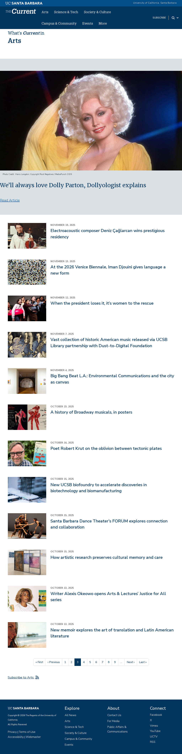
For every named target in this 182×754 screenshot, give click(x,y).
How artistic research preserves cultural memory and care (106, 557)
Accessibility (16, 737)
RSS (152, 742)
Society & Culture (97, 12)
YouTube (155, 731)
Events (87, 23)
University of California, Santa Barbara (155, 2)
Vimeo (154, 726)
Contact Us (114, 715)
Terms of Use (27, 732)
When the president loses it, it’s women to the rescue (102, 303)
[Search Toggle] (175, 18)
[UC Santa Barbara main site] (24, 2)
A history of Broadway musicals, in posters (91, 412)
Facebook (156, 715)
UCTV (153, 737)
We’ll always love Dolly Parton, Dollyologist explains (73, 185)
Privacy (12, 732)
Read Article (10, 200)
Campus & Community (59, 23)
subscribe (159, 17)
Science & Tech (66, 12)
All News (70, 715)
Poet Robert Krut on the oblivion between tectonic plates (106, 448)
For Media (113, 721)
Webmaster (33, 737)
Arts (45, 12)
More (103, 23)
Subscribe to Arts (21, 677)
